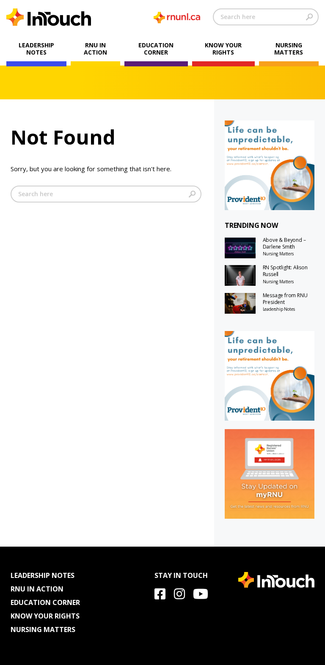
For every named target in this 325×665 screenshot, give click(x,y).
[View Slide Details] (269, 165)
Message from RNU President (285, 299)
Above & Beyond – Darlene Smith (284, 243)
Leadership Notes (36, 48)
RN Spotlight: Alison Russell (285, 271)
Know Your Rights (223, 48)
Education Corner (156, 48)
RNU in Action (95, 48)
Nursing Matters (288, 48)
